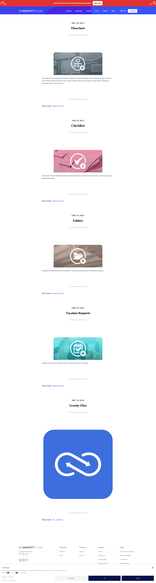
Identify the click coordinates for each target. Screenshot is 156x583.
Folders (78, 220)
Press (61, 555)
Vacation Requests (78, 313)
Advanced (56, 106)
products (59, 520)
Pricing (100, 551)
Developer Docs (102, 563)
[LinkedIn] (20, 560)
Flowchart (78, 28)
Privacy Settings (124, 563)
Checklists (78, 125)
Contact (81, 551)
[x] (23, 560)
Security (81, 555)
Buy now (97, 3)
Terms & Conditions (125, 555)
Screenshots (101, 555)
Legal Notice (123, 559)
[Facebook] (27, 560)
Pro (62, 106)
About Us (62, 551)
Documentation (102, 559)
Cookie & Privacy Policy (127, 551)
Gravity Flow (30, 11)
